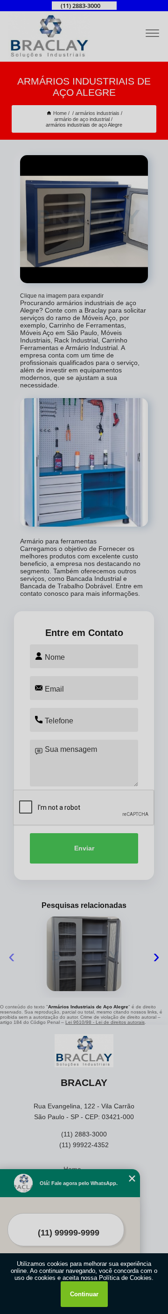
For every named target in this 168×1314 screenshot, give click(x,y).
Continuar (84, 1294)
